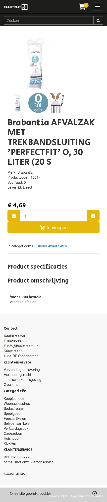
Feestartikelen (15, 418)
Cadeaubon (13, 433)
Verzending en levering (22, 369)
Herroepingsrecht (17, 374)
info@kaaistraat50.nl (23, 345)
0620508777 (17, 340)
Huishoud (39, 245)
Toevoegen (56, 227)
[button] (94, 493)
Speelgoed (12, 413)
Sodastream (13, 408)
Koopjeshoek (14, 398)
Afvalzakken (57, 245)
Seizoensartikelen (18, 423)
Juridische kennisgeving (22, 379)
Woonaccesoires (17, 403)
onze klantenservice (38, 461)
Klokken (10, 443)
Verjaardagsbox (16, 428)
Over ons (11, 384)
